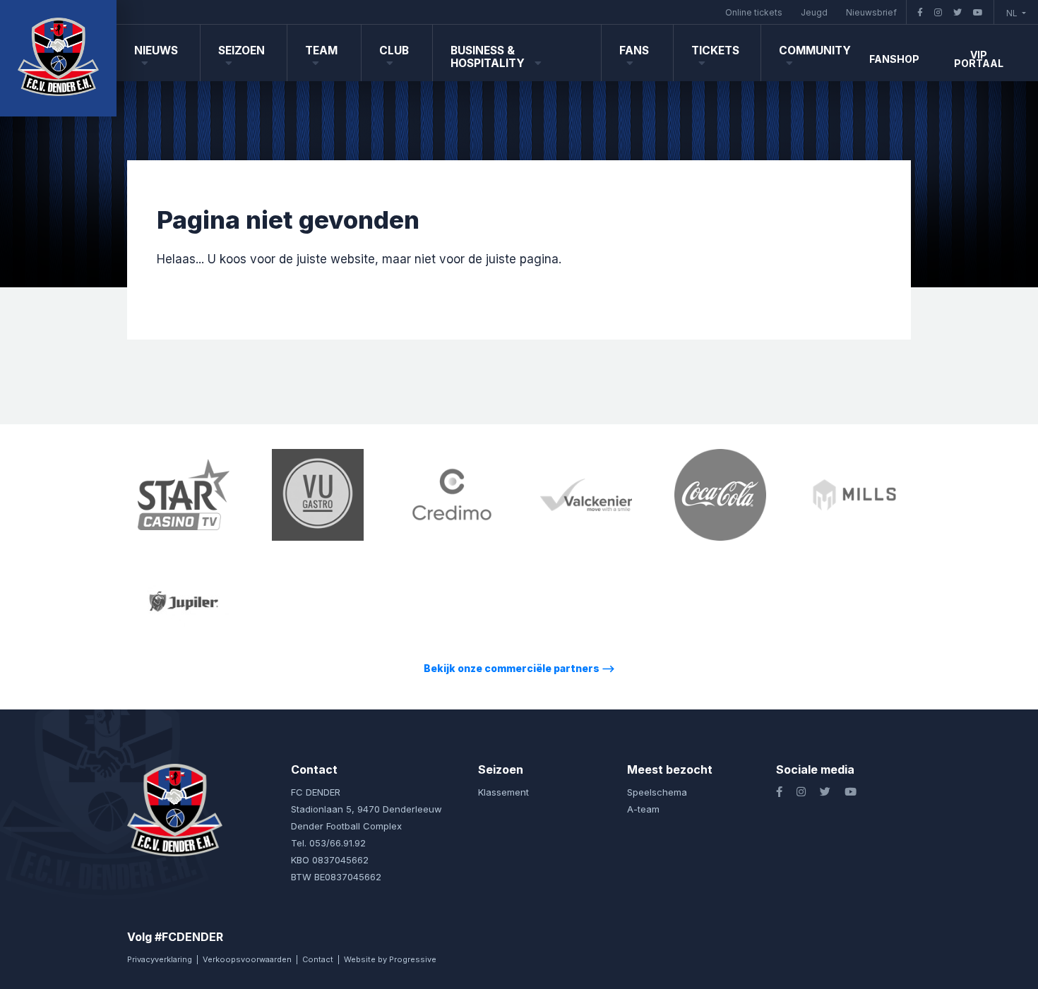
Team (321, 50)
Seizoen (241, 50)
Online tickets (753, 12)
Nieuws (156, 50)
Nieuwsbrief (871, 12)
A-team (643, 809)
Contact (317, 959)
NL (1013, 13)
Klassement (503, 792)
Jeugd (814, 12)
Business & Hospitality (489, 57)
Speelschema (657, 792)
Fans (634, 50)
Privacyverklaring (159, 959)
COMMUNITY (815, 50)
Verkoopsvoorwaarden (247, 959)
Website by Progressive (390, 959)
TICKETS (715, 50)
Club (394, 50)
